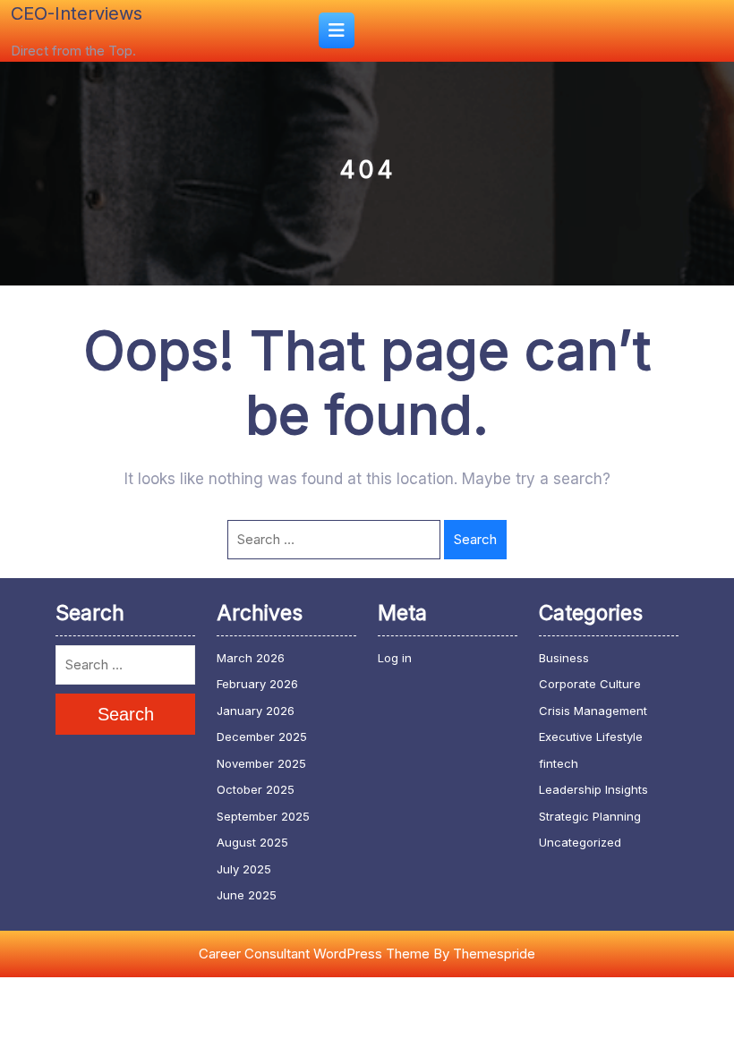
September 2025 (263, 816)
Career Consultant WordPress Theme (314, 953)
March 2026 (251, 658)
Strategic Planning (590, 816)
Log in (395, 658)
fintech (558, 763)
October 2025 (255, 789)
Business (564, 658)
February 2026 (257, 684)
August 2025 (252, 842)
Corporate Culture (590, 684)
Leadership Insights (593, 789)
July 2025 (244, 869)
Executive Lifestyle (591, 736)
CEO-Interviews (76, 13)
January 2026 (255, 710)
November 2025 (261, 763)
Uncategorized (580, 842)
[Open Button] (336, 30)
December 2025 (262, 736)
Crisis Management (593, 710)
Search (475, 539)
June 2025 (247, 895)
